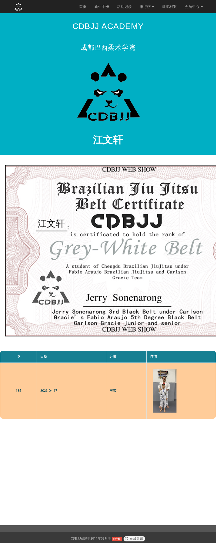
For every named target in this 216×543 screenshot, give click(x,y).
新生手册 (101, 6)
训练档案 (169, 6)
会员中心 (192, 6)
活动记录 (124, 6)
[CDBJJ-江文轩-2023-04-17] (164, 391)
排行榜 (145, 6)
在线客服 (136, 538)
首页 (82, 6)
